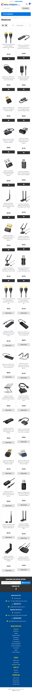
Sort (13, 25)
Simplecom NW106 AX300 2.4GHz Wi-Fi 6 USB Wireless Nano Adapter (23, 141)
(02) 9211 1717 (17, 604)
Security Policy (16, 684)
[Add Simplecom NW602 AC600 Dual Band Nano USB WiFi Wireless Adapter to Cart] (8, 185)
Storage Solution (16, 635)
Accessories (16, 648)
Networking (16, 637)
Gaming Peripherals (16, 644)
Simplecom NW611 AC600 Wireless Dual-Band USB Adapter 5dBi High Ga (8, 526)
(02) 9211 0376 (17, 618)
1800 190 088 (18, 2)
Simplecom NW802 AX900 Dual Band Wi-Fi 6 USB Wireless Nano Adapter (8, 238)
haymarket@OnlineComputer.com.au (17, 621)
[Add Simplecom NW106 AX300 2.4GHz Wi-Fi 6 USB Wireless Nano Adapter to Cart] (23, 152)
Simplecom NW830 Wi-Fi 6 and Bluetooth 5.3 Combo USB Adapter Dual (23, 269)
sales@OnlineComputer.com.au (17, 607)
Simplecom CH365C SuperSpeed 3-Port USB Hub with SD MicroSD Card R (8, 333)
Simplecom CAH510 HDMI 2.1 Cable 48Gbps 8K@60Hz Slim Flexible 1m (8, 47)
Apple (16, 650)
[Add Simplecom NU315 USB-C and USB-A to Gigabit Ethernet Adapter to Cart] (8, 151)
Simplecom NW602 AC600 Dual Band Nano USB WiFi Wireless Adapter (8, 173)
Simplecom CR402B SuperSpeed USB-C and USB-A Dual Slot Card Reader (8, 431)
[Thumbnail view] (3, 25)
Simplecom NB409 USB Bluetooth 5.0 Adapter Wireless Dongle (8, 109)
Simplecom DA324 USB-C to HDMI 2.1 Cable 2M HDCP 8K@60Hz (23, 78)
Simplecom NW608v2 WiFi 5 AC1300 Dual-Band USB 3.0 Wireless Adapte (24, 173)
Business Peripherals (16, 646)
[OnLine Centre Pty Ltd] (10, 4)
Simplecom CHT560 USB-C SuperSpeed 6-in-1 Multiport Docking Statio (23, 46)
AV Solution (16, 639)
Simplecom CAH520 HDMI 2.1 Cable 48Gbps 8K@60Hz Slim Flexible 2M (8, 301)
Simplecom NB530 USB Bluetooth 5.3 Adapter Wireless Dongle (23, 462)
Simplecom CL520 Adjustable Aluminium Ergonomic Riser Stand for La (8, 398)
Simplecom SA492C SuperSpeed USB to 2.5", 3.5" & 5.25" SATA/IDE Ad (24, 558)
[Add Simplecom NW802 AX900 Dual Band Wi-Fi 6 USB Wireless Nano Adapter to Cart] (8, 249)
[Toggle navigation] (27, 4)
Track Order (16, 662)
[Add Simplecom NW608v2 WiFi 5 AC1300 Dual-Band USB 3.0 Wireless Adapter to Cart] (23, 184)
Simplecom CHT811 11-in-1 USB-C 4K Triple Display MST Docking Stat (23, 333)
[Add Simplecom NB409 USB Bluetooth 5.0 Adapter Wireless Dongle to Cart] (8, 120)
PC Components (16, 642)
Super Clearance (16, 652)
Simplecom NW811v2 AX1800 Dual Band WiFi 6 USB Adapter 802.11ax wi (24, 237)
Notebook (16, 629)
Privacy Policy (16, 680)
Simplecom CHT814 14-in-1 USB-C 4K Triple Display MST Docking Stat (8, 365)
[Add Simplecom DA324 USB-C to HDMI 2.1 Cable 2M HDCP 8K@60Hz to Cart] (23, 89)
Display (16, 633)
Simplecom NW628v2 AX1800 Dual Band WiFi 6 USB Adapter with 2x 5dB (23, 205)
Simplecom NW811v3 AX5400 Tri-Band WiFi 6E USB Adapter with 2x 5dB (8, 269)
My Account (16, 660)
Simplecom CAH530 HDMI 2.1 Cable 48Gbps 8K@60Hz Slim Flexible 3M (23, 301)
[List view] (6, 25)
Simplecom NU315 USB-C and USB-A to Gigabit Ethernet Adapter (8, 140)
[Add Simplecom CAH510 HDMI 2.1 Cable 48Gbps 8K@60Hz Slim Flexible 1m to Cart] (8, 58)
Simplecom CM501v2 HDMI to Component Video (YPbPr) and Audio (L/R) (23, 398)
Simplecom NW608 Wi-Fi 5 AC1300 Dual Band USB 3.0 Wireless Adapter (23, 493)
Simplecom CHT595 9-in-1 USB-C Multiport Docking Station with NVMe (8, 78)
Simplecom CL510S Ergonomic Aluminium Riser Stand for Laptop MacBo (23, 366)
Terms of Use (16, 678)
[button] (16, 14)
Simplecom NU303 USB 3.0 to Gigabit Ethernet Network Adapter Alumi (23, 109)
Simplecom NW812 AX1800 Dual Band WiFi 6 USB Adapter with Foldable (8, 558)
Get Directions (17, 598)
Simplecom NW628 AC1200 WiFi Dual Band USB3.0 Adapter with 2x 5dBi (23, 526)
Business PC (16, 631)
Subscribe (26, 583)
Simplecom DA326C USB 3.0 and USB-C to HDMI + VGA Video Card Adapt (24, 430)
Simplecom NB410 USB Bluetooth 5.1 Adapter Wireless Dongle (8, 462)
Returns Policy (16, 682)
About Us (16, 670)
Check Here (8, 313)
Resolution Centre (16, 665)
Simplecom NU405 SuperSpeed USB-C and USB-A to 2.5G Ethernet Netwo (8, 494)
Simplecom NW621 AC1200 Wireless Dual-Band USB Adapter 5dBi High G (8, 205)
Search (26, 8)
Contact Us (16, 672)
